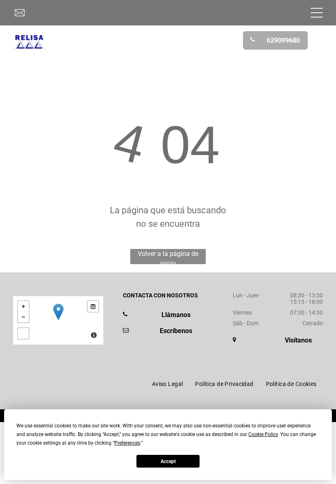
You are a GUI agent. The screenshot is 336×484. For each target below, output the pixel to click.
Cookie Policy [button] (263, 434)
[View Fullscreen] (23, 333)
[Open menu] (317, 13)
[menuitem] (167, 384)
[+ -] (58, 320)
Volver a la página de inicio (168, 257)
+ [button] (23, 306)
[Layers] (93, 306)
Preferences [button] (127, 443)
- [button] (23, 317)
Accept (168, 461)
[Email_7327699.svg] (19, 17)
